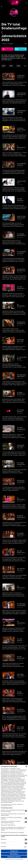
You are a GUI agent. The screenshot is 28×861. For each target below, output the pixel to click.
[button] (1, 6)
